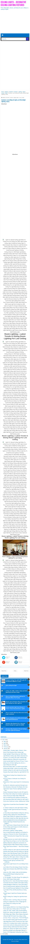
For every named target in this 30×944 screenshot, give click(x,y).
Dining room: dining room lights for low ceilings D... (15, 912)
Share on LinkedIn (20, 662)
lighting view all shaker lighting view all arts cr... (14, 763)
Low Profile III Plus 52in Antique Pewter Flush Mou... (16, 867)
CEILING (7, 97)
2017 (3, 739)
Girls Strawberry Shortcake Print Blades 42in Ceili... (15, 787)
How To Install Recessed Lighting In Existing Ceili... (15, 797)
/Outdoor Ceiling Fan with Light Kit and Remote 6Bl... (16, 849)
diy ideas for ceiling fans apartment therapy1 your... (15, 785)
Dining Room (6, 905)
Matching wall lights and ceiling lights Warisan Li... (15, 930)
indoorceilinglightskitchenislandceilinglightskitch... (15, 820)
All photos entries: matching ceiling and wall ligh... (15, 899)
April (5, 743)
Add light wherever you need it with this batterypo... (15, 839)
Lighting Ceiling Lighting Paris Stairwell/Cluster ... (15, 814)
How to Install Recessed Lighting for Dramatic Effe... (16, 886)
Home (15, 670)
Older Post (26, 670)
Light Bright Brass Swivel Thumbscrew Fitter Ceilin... (16, 921)
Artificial (3, 97)
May (5, 741)
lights (18, 97)
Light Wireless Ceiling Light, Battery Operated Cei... (15, 755)
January (6, 748)
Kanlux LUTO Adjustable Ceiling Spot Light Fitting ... (16, 932)
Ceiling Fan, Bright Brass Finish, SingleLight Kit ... (15, 901)
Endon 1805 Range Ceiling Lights (11, 879)
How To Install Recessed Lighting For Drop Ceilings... (16, 888)
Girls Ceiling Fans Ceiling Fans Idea (12, 903)
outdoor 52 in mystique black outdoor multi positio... (15, 923)
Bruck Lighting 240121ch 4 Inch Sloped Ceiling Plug (15, 907)
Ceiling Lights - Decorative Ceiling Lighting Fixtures (13, 4)
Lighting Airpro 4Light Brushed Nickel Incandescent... (16, 855)
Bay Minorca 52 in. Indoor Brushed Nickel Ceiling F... (16, 881)
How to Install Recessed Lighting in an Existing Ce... (16, 832)
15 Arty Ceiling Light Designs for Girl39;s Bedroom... (16, 827)
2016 (3, 934)
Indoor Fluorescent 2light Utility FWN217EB (13, 795)
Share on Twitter (8, 657)
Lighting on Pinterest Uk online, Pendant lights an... (15, 834)
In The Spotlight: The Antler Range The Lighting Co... (16, 877)
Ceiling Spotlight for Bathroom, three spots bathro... (15, 884)
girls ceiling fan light (11, 685)
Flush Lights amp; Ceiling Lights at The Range (14, 908)
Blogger (17, 941)
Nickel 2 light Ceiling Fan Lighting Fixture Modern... (15, 816)
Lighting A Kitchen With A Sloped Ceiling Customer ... (16, 844)
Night (23, 97)
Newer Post (4, 670)
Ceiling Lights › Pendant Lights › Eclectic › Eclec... (15, 750)
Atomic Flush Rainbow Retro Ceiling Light (13, 752)
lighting (15, 97)
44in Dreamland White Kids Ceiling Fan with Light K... (16, 799)
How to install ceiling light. (9, 828)
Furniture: (11, 97)
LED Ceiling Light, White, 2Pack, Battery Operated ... (16, 914)
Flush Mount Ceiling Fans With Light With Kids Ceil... (16, 818)
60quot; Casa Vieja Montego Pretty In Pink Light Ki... (16, 853)
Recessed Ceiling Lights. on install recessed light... (15, 766)
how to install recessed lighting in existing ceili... (14, 858)
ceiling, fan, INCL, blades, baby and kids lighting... (15, 872)
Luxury (20, 97)
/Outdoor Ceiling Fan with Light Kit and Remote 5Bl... (16, 770)
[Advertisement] (15, 22)
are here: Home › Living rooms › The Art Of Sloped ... (16, 917)
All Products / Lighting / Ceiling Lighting (12, 830)
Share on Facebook (20, 657)
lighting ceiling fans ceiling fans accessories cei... (15, 759)
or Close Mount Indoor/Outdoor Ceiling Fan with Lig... (16, 812)
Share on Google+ (8, 662)
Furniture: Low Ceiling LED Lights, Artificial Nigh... (15, 757)
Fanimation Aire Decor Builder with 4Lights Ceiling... (15, 882)
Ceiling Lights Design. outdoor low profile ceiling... (15, 768)
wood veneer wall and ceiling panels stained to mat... (16, 925)
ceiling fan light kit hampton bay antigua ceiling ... (15, 916)
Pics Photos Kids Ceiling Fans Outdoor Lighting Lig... (16, 793)
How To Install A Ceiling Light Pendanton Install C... (15, 919)
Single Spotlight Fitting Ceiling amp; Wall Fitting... (15, 754)
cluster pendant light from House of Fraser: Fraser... (16, 761)
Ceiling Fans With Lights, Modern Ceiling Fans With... (16, 857)
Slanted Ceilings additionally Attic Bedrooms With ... (15, 926)
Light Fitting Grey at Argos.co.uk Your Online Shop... (16, 841)
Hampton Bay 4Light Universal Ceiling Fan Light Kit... (16, 851)
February (6, 746)
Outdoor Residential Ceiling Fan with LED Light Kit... (16, 792)
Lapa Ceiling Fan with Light (10, 764)
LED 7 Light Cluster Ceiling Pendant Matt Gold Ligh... (16, 825)
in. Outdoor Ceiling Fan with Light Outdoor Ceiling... (15, 807)
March (5, 745)
